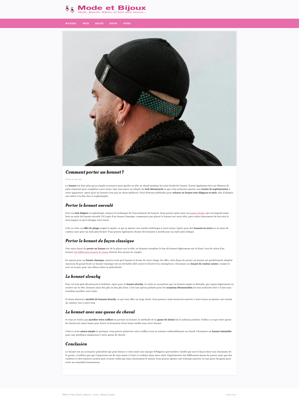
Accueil (71, 23)
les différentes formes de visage (91, 252)
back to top (230, 394)
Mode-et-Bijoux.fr (84, 394)
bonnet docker (197, 213)
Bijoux (113, 23)
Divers (127, 23)
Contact (96, 394)
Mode (86, 23)
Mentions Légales (107, 394)
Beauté (99, 23)
